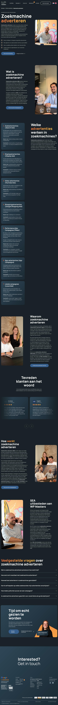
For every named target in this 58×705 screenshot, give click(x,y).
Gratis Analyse (38, 701)
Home (17, 679)
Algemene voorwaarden (6, 701)
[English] (56, 3)
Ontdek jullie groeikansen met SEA (39, 365)
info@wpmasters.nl (53, 679)
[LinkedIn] (53, 683)
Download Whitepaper (52, 701)
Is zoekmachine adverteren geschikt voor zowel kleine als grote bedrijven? (25, 596)
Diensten (18, 3)
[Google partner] (55, 697)
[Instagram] (50, 683)
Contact (37, 3)
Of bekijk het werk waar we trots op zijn (26, 631)
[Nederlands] (53, 3)
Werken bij (31, 3)
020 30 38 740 (52, 680)
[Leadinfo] (39, 697)
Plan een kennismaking (8, 53)
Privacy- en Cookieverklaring (23, 701)
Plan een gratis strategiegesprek (14, 107)
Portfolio (11, 3)
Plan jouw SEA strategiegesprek (10, 487)
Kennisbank (18, 684)
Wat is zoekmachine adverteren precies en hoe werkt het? (20, 570)
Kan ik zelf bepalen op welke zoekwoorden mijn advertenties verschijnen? (25, 585)
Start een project (45, 3)
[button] (32, 426)
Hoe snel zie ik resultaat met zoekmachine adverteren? (19, 575)
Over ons (25, 3)
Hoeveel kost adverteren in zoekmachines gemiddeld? (19, 580)
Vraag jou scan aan (20, 53)
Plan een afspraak (13, 631)
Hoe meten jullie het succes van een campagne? (17, 591)
